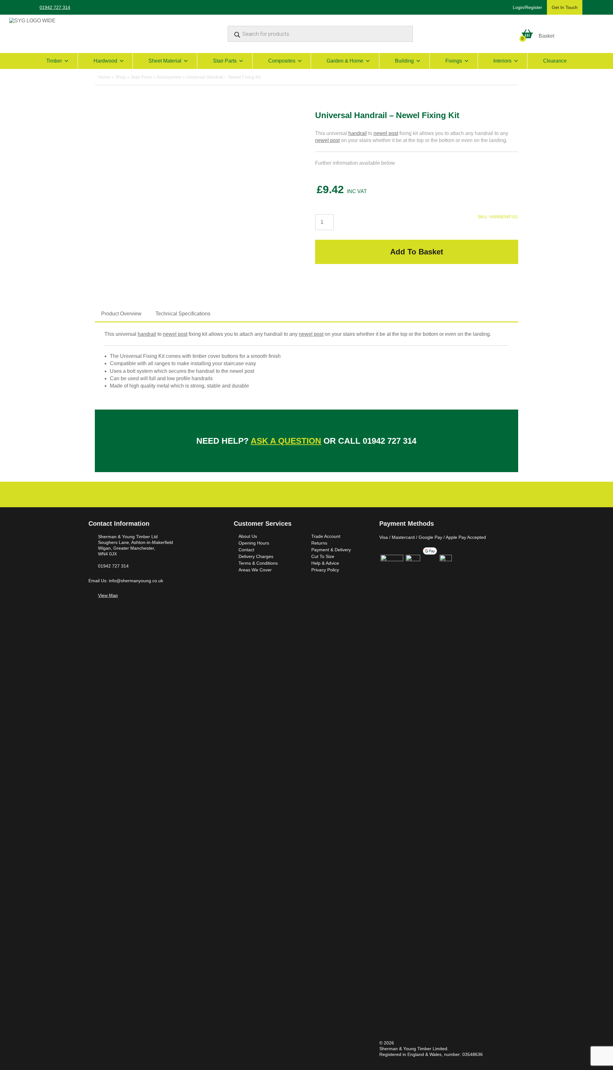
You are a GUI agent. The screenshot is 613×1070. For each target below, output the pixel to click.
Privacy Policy (325, 569)
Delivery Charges (255, 556)
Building (404, 61)
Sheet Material (164, 61)
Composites (281, 61)
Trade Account (325, 536)
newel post (386, 133)
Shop (120, 76)
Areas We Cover (255, 569)
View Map (108, 595)
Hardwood (105, 61)
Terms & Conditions (258, 563)
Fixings (453, 61)
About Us (247, 536)
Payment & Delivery (331, 549)
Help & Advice (325, 563)
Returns (319, 543)
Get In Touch (565, 7)
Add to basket (416, 251)
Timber (54, 61)
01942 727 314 (55, 7)
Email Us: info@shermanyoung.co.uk (125, 580)
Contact (246, 549)
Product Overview (121, 313)
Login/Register (527, 7)
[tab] (121, 313)
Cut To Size (322, 556)
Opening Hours (253, 543)
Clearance (555, 61)
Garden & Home (345, 61)
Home (104, 76)
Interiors (502, 61)
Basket (546, 36)
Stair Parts (225, 61)
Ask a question (286, 441)
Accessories (169, 76)
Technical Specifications (182, 313)
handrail (357, 133)
